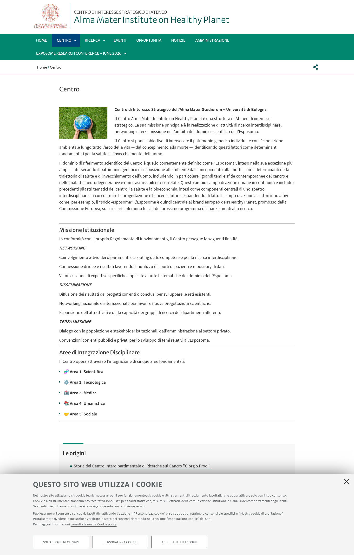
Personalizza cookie (120, 542)
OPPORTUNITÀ (148, 40)
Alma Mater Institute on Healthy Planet (151, 18)
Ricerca (92, 40)
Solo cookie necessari (61, 542)
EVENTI (120, 40)
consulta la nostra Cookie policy (94, 524)
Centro (64, 40)
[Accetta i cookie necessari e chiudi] (346, 481)
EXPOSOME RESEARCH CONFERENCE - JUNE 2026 (78, 53)
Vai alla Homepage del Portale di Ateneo (50, 16)
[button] (315, 67)
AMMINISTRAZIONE (212, 40)
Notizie (178, 40)
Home (41, 40)
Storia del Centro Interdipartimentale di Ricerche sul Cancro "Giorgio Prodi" (142, 466)
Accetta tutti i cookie (179, 542)
